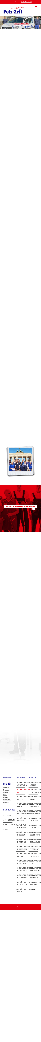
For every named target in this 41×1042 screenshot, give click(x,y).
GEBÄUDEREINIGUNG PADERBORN (33, 848)
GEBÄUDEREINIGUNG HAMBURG (20, 862)
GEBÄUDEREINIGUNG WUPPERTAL (33, 876)
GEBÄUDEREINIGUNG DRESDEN (20, 834)
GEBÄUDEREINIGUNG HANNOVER (20, 869)
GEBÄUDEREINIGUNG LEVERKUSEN (33, 791)
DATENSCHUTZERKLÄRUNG (8, 825)
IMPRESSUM (8, 820)
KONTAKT (8, 815)
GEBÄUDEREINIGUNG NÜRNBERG (33, 826)
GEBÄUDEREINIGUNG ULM (33, 862)
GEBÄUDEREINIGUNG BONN (20, 805)
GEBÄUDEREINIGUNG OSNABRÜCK (33, 841)
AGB (6, 829)
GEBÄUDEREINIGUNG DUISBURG (20, 841)
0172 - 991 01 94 (26, 2)
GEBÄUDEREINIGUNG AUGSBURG (20, 784)
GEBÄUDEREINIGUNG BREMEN (20, 819)
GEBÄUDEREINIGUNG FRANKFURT (20, 855)
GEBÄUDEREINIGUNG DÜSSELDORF (20, 848)
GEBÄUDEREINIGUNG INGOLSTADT (20, 883)
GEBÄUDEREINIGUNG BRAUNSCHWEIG (20, 812)
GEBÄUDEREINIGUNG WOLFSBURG (33, 869)
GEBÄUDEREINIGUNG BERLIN (20, 791)
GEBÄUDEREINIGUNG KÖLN (20, 890)
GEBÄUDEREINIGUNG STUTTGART (33, 855)
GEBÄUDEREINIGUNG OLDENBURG (33, 834)
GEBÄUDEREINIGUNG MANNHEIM (33, 805)
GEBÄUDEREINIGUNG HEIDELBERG (20, 876)
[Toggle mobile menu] (36, 7)
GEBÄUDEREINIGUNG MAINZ (33, 798)
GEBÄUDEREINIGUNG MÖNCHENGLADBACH (33, 812)
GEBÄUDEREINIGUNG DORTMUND (20, 826)
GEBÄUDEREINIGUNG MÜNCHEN (33, 819)
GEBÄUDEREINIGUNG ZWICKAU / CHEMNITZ (33, 885)
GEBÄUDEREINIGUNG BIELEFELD (20, 798)
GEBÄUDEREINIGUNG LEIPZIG (33, 784)
